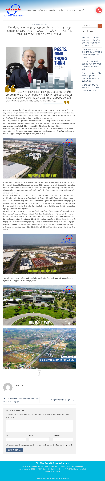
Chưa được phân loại (39, 24)
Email (31, 435)
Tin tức (52, 10)
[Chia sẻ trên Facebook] (39, 374)
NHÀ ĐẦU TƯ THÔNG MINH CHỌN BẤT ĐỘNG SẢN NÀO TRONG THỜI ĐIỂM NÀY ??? (91, 41)
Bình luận (10, 418)
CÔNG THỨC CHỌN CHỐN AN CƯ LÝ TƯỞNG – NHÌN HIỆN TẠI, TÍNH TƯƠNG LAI (92, 53)
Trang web (56, 435)
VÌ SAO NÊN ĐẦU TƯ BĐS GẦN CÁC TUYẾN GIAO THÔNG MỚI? (90, 87)
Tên (7, 435)
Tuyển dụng (70, 10)
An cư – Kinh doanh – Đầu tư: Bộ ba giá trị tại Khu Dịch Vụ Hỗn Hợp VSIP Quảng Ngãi (91, 77)
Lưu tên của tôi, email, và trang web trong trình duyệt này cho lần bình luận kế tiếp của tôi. (41, 445)
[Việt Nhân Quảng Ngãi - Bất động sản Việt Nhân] (13, 10)
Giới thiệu (42, 10)
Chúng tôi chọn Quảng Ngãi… (61, 400)
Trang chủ (31, 10)
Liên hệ (81, 10)
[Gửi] (100, 26)
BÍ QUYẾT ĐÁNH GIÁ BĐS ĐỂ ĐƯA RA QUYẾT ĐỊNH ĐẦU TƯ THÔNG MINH (91, 65)
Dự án (60, 10)
